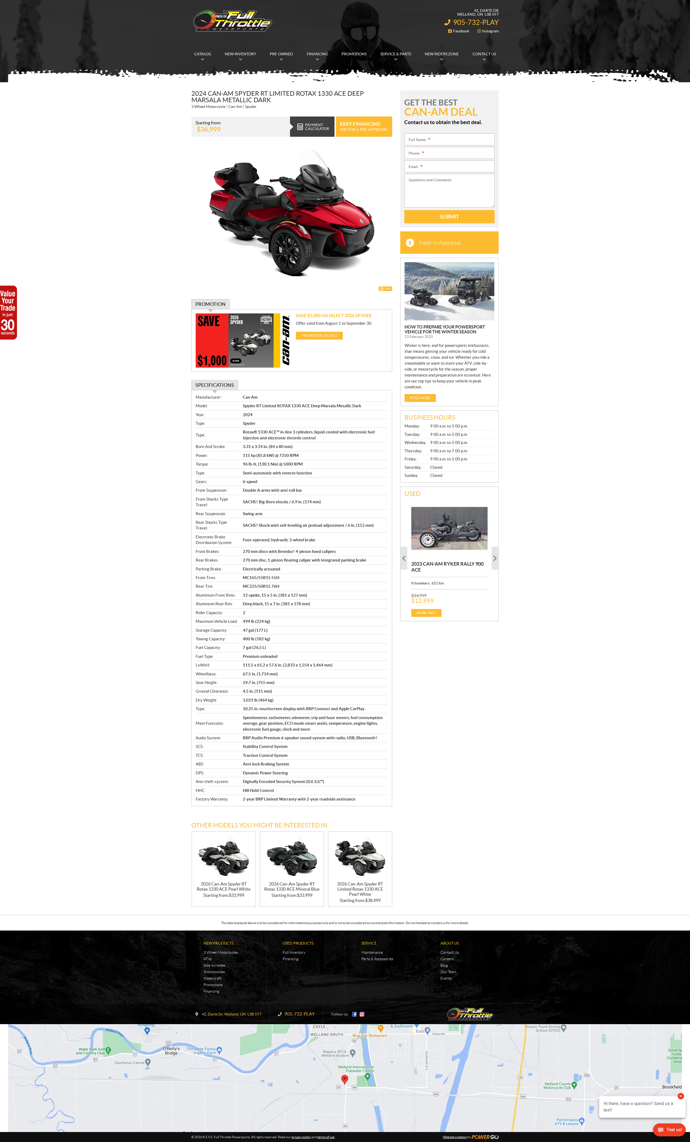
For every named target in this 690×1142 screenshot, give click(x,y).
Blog (444, 965)
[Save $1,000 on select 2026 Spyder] (244, 340)
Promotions (213, 985)
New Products (218, 943)
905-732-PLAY (476, 22)
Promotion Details (319, 336)
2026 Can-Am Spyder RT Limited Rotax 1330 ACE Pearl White (360, 889)
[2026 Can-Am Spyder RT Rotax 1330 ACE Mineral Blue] (292, 856)
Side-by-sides (214, 965)
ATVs (207, 959)
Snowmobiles (214, 972)
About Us (449, 943)
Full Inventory (294, 952)
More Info (426, 613)
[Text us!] (669, 1131)
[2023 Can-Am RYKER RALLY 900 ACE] (449, 528)
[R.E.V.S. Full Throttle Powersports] (233, 21)
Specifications (214, 385)
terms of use (326, 1137)
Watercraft (212, 978)
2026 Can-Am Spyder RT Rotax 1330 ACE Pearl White (223, 886)
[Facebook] (354, 1014)
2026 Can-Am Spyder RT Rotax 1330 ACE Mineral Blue (291, 886)
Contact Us (449, 952)
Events (445, 978)
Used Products (298, 943)
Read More (420, 398)
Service (369, 943)
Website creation (455, 1137)
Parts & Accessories (377, 959)
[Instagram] (362, 1014)
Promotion (210, 304)
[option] (449, 558)
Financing (211, 991)
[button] (404, 558)
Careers (447, 959)
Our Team (448, 972)
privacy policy (301, 1137)
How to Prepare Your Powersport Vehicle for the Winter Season (445, 329)
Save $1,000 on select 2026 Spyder (333, 315)
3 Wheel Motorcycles (220, 952)
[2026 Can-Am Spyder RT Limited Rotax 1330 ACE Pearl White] (360, 856)
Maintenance (372, 952)
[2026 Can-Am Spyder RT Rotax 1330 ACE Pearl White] (223, 856)
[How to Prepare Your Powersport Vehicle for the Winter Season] (449, 291)
